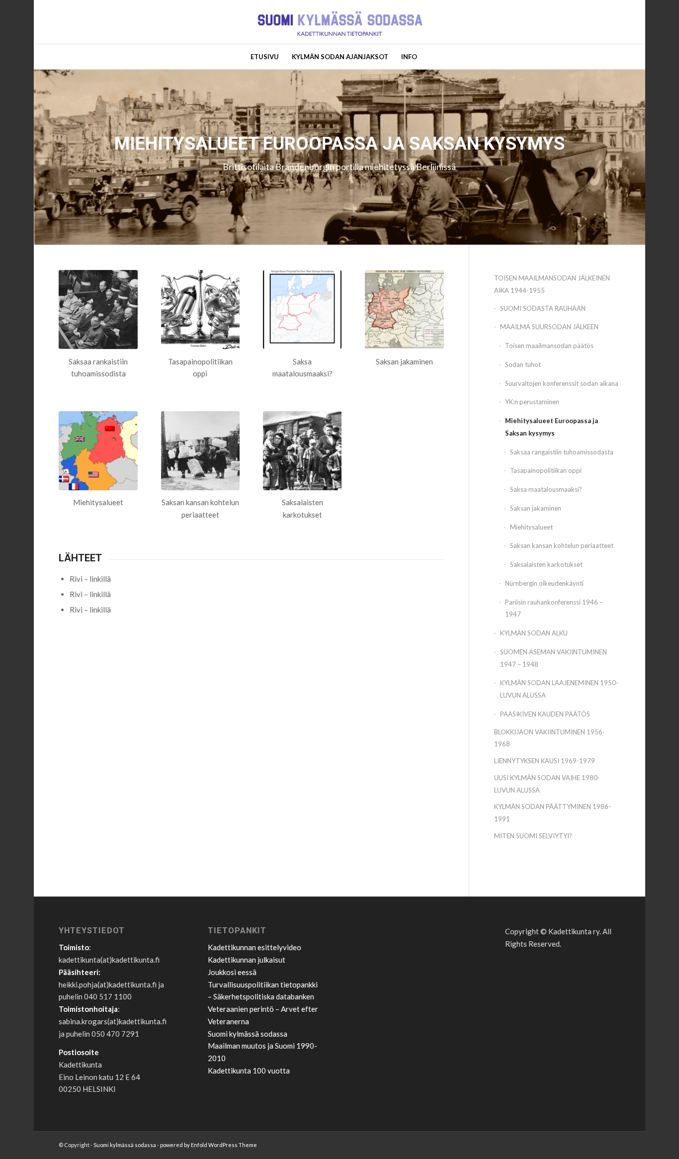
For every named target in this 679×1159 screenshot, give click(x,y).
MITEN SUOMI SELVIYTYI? (533, 836)
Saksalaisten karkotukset (546, 564)
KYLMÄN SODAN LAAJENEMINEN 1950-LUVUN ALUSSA (559, 689)
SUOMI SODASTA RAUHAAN (543, 308)
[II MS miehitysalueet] (98, 450)
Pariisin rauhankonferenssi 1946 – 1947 (554, 608)
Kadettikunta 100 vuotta (249, 1070)
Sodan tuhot (523, 364)
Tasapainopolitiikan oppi (546, 470)
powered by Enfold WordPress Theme (208, 1145)
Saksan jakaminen (535, 508)
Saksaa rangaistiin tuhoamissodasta (561, 452)
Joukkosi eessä (232, 972)
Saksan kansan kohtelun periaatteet (561, 545)
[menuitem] (264, 56)
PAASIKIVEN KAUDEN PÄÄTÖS (545, 714)
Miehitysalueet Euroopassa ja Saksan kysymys (551, 427)
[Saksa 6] (302, 450)
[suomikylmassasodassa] (340, 22)
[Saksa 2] (200, 309)
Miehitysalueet (531, 527)
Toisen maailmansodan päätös (549, 346)
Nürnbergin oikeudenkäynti (544, 583)
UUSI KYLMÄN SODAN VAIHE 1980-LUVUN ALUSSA (547, 784)
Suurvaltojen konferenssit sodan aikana (561, 383)
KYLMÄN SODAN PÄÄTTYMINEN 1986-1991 (552, 812)
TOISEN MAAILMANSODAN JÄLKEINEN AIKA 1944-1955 (552, 284)
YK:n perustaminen (532, 402)
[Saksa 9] (200, 450)
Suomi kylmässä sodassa (247, 1033)
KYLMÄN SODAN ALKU (534, 633)
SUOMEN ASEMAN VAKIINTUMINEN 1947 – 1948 (553, 658)
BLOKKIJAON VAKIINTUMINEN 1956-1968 (549, 738)
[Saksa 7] (302, 309)
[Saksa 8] (98, 309)
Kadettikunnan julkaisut (246, 959)
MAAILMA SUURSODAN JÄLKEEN (549, 327)
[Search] (429, 56)
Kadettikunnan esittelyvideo (254, 947)
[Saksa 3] (404, 309)
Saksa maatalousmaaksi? (546, 489)
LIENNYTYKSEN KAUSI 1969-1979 (544, 761)
